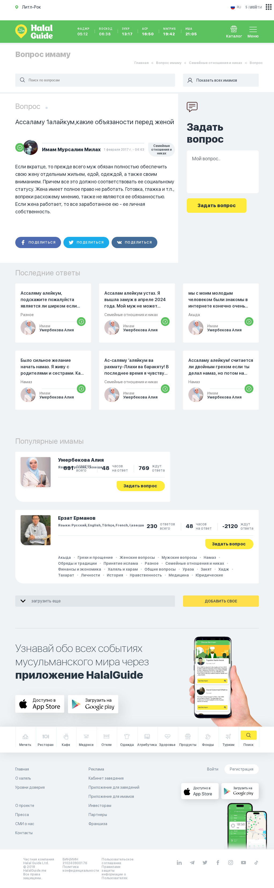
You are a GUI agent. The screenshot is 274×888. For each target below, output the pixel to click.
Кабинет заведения (106, 778)
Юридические (209, 575)
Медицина (179, 575)
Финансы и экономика (79, 569)
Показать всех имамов (216, 80)
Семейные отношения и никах (215, 63)
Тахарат (66, 575)
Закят (206, 569)
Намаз (210, 557)
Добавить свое (221, 601)
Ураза (188, 569)
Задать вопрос (140, 485)
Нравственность (146, 575)
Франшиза (98, 824)
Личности (90, 575)
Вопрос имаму (168, 63)
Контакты (24, 833)
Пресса (22, 815)
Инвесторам (100, 805)
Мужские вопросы (179, 557)
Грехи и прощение (95, 557)
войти (256, 7)
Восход (106, 31)
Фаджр (83, 31)
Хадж (223, 569)
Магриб (169, 31)
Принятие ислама (121, 563)
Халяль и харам (123, 569)
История (115, 575)
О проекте (24, 805)
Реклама (96, 769)
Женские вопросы (137, 557)
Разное (152, 563)
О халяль (23, 778)
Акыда (64, 557)
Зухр (127, 31)
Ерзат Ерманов (77, 518)
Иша (191, 31)
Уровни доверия (30, 787)
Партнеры (98, 815)
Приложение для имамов (111, 796)
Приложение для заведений (114, 787)
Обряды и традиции (77, 563)
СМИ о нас (24, 824)
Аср (148, 31)
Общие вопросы (160, 569)
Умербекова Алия (81, 460)
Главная (141, 63)
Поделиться (42, 242)
